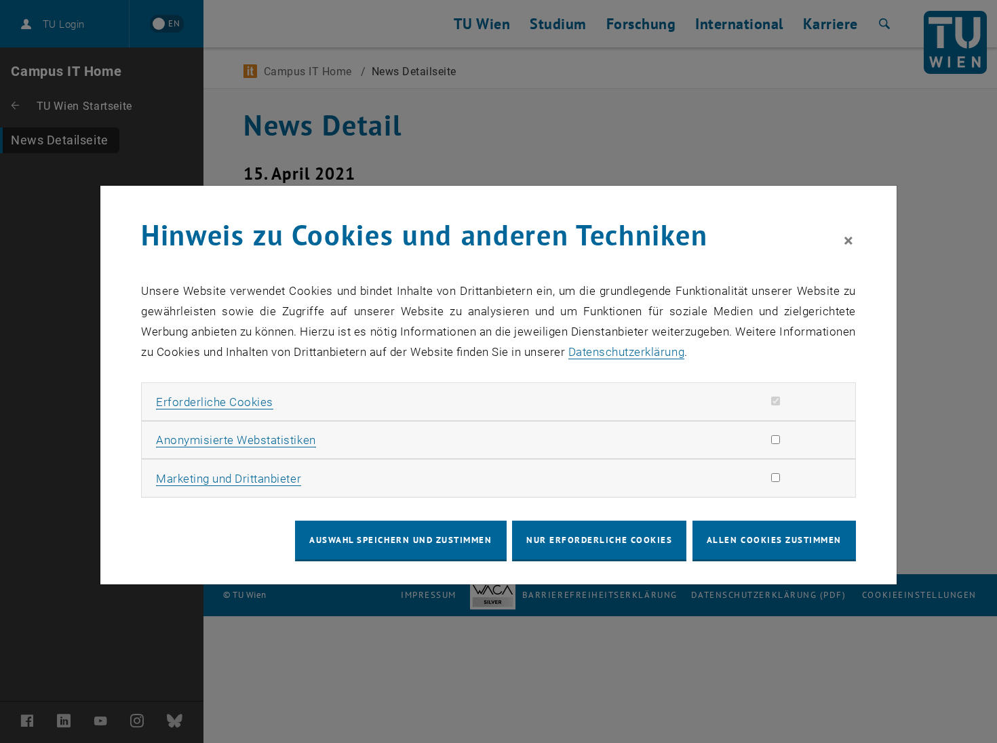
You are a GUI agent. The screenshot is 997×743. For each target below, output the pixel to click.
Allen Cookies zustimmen (774, 540)
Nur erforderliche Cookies (599, 540)
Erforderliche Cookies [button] (214, 402)
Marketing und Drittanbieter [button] (228, 478)
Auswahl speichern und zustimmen (400, 540)
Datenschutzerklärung (626, 352)
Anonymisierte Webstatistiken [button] (235, 440)
